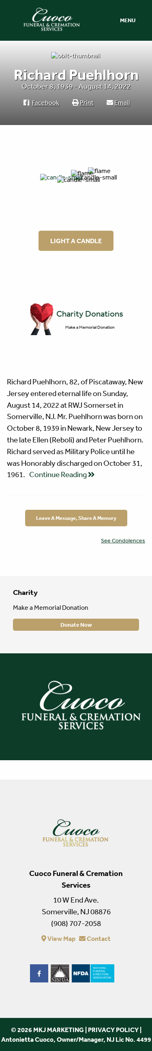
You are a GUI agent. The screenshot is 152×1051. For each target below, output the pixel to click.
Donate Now (76, 624)
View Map (60, 938)
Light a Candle (76, 241)
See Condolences (123, 540)
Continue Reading (58, 474)
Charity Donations (89, 314)
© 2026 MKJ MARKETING (47, 1030)
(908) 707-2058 (76, 923)
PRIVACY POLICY (113, 1030)
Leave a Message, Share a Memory (76, 518)
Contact (98, 938)
